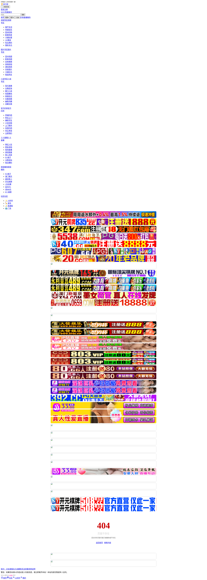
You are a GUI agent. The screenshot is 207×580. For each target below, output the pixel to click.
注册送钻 (8, 160)
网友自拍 (8, 147)
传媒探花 (8, 30)
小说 (17, 17)
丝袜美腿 (8, 62)
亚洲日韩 (8, 32)
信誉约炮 (8, 128)
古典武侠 (8, 88)
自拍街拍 (8, 64)
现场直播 (8, 150)
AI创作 (9, 201)
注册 (6, 9)
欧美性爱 (8, 35)
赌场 (29, 17)
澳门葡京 (8, 176)
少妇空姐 (8, 123)
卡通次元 (8, 72)
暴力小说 (8, 91)
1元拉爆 (8, 184)
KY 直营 (8, 192)
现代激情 (8, 86)
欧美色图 (8, 59)
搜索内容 (107, 543)
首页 (2, 17)
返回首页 (99, 543)
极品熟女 (8, 75)
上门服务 (8, 125)
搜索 (23, 15)
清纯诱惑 (8, 67)
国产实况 (8, 27)
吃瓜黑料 (8, 43)
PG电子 (8, 157)
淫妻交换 (8, 104)
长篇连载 (8, 99)
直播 (25, 17)
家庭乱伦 (8, 96)
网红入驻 (8, 144)
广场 (8, 208)
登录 (2, 9)
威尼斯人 (8, 179)
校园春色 (8, 94)
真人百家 (8, 155)
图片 (12, 17)
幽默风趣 (8, 101)
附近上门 (8, 118)
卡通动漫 (8, 37)
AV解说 (8, 40)
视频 (7, 17)
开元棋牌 (8, 182)
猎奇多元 (8, 45)
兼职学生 (8, 120)
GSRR (11, 575)
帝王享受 (8, 131)
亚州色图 (8, 56)
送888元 (8, 189)
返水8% (8, 187)
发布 (8, 203)
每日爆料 (8, 163)
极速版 (9, 206)
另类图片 (8, 69)
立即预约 (8, 133)
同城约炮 (8, 115)
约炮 (22, 17)
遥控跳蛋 (8, 152)
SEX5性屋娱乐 (6, 12)
